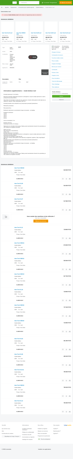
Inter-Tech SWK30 (19, 305)
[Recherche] (20, 3)
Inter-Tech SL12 (18, 400)
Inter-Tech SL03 (18, 338)
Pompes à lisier (55, 72)
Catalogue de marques (27, 439)
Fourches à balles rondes (57, 58)
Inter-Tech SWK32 (19, 385)
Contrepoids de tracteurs (57, 55)
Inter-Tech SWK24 (19, 243)
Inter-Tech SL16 (18, 289)
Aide (3, 431)
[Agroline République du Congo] (6, 2)
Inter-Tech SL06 (18, 354)
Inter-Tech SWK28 (19, 168)
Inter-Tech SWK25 (19, 320)
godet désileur (11, 48)
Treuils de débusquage (57, 81)
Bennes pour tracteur (56, 66)
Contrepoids (54, 69)
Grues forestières (56, 78)
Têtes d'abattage (55, 84)
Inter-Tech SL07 (18, 199)
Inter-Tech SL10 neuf (7, 32)
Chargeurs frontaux (56, 52)
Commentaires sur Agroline (28, 437)
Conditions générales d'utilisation (27, 429)
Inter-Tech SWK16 (19, 258)
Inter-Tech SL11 (18, 227)
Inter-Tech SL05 (18, 183)
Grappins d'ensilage (56, 63)
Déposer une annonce (40, 221)
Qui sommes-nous (6, 428)
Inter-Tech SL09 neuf (51, 32)
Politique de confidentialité (28, 432)
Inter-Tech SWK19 (19, 274)
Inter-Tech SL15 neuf (65, 32)
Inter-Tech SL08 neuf (36, 32)
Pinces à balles (55, 60)
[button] (66, 178)
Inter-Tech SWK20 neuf (20, 33)
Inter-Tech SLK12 (19, 369)
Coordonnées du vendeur (7, 433)
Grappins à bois (55, 75)
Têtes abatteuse (55, 87)
